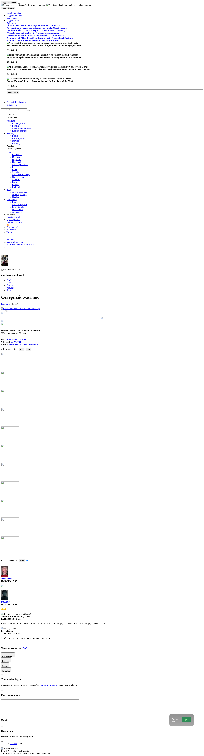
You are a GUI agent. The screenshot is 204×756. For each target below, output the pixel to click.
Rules (13, 753)
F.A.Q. (9, 751)
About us (16, 751)
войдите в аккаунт (50, 685)
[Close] (28, 110)
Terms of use (22, 753)
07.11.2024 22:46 (9, 619)
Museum (12, 116)
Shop (9, 290)
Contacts (25, 751)
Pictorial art (6, 304)
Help (3, 751)
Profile (9, 280)
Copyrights (46, 753)
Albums (10, 288)
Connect (10, 285)
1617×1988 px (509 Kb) (16, 339)
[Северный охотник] (20, 308)
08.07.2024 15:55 (9, 604)
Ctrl (21, 349)
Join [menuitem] (15, 105)
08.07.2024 (16, 342)
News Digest (13, 92)
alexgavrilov (6, 578)
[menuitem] (24, 102)
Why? (24, 648)
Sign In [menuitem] (10, 105)
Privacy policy (34, 753)
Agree (186, 719)
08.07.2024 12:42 (9, 581)
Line (9, 283)
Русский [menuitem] (11, 102)
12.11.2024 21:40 (9, 633)
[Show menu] (19, 3)
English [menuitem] (18, 102)
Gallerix (13, 743)
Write (22, 561)
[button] (14, 13)
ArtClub (14, 147)
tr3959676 (6, 602)
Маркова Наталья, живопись (23, 344)
